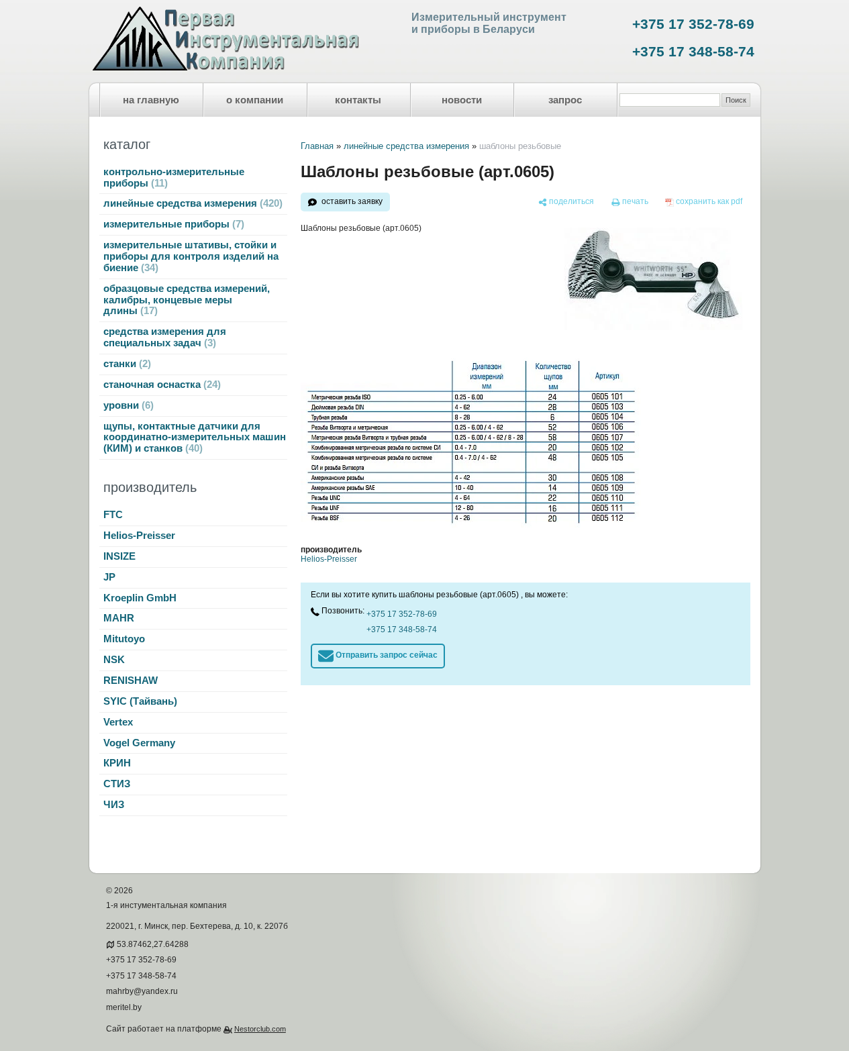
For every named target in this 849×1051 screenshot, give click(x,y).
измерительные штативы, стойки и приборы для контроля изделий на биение (191, 256)
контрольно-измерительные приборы (173, 177)
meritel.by (124, 1007)
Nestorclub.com (260, 1029)
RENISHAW (130, 680)
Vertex (118, 722)
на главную (151, 100)
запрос (565, 100)
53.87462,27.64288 (153, 944)
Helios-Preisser (139, 535)
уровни (126, 405)
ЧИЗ (113, 804)
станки (125, 363)
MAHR (118, 618)
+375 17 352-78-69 (693, 24)
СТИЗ (116, 784)
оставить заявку (352, 201)
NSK (114, 659)
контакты (358, 100)
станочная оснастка (160, 384)
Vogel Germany (139, 743)
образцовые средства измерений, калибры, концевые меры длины (186, 300)
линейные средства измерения (191, 203)
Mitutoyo (124, 639)
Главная (317, 146)
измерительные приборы (172, 224)
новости (462, 100)
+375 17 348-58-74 (693, 52)
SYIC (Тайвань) (140, 701)
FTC (113, 514)
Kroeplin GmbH (140, 598)
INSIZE (119, 556)
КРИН (117, 763)
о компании (254, 100)
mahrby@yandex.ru (142, 991)
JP (109, 577)
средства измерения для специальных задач (164, 337)
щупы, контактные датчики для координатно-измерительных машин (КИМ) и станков (194, 437)
